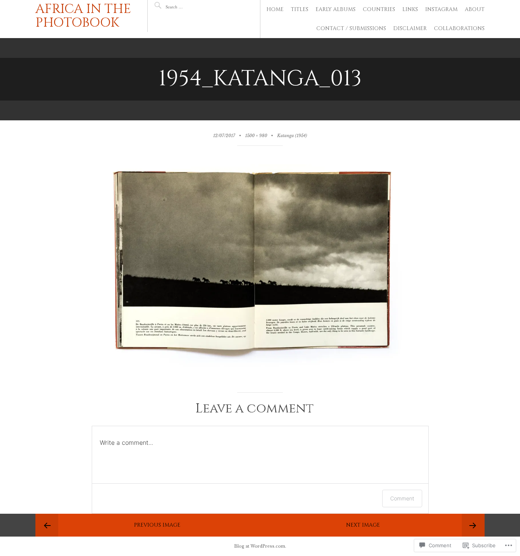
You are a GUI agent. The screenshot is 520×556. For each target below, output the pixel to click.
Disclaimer (410, 28)
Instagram (441, 9)
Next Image (363, 525)
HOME (275, 9)
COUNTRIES (379, 9)
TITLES (299, 9)
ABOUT (475, 9)
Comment (402, 498)
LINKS (410, 9)
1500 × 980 (256, 135)
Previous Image (157, 525)
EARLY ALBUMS (336, 9)
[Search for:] (188, 6)
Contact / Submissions (351, 28)
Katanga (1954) (292, 135)
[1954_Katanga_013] (260, 375)
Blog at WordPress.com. (260, 546)
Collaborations (459, 28)
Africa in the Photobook (83, 16)
